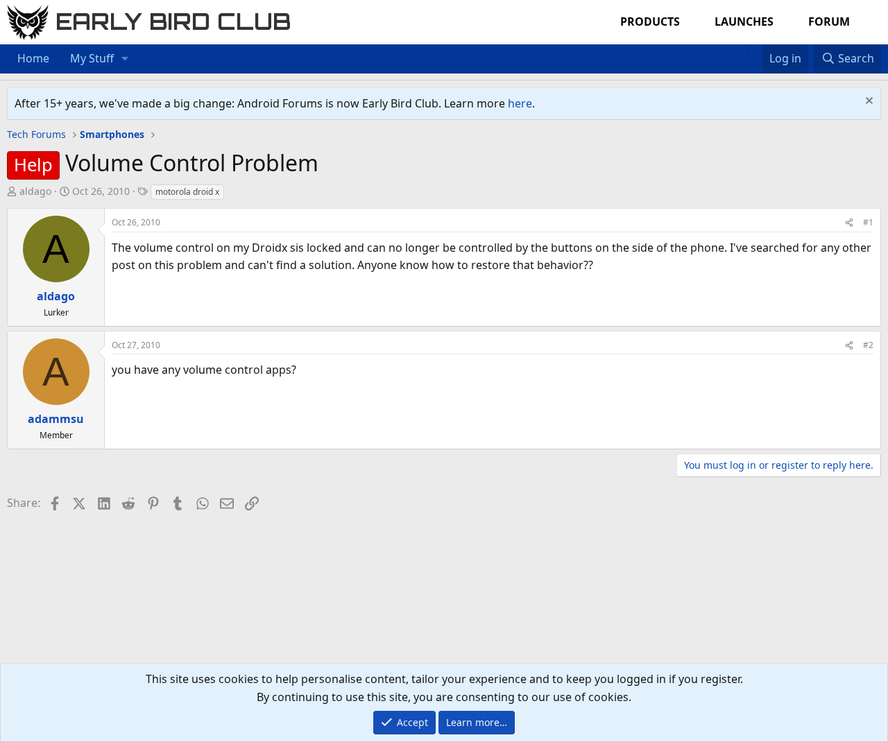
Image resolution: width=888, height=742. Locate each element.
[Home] (741, 49)
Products (650, 21)
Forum (829, 21)
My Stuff (92, 58)
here (520, 103)
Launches (744, 21)
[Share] (849, 222)
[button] (125, 59)
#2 (868, 345)
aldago (35, 191)
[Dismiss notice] (867, 102)
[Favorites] (755, 49)
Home (33, 58)
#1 (868, 222)
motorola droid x (187, 192)
